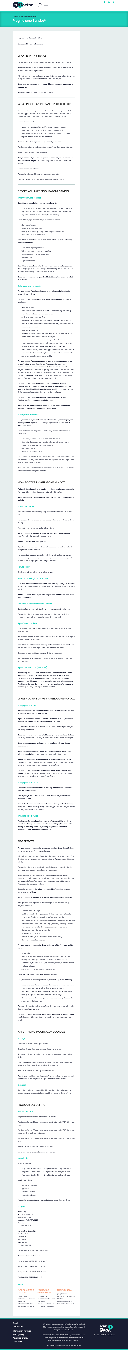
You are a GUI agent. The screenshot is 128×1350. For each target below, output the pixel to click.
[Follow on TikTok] (113, 1)
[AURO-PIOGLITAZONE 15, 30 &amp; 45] (28, 1298)
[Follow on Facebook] (104, 1)
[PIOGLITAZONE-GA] (67, 1297)
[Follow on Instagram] (109, 1)
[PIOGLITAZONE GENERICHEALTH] (47, 1298)
